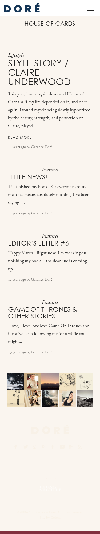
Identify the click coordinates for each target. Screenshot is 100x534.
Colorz (56, 517)
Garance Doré (41, 147)
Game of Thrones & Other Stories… (42, 312)
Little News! (27, 177)
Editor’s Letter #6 (38, 243)
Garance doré (50, 429)
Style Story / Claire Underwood (39, 72)
